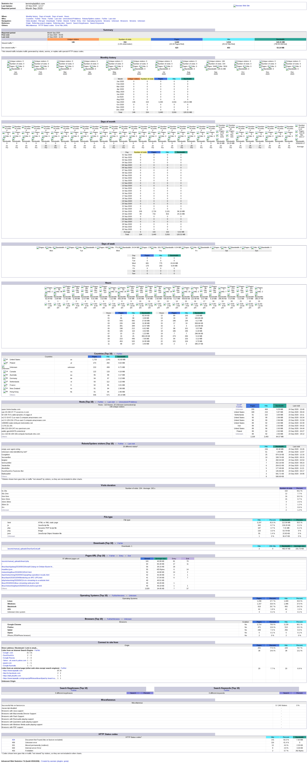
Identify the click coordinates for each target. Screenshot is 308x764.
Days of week (57, 16)
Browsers (124, 21)
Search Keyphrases (81, 23)
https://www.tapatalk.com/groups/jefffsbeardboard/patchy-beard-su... (29, 678)
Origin (28, 23)
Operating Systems (94, 21)
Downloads (50, 21)
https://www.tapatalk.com (12, 671)
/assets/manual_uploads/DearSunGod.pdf (24, 549)
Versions (106, 21)
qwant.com (7, 663)
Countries (30, 19)
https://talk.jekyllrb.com (12, 676)
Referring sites (59, 23)
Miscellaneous (31, 25)
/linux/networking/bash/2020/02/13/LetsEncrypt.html (22, 586)
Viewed (66, 21)
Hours (66, 16)
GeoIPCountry (239, 406)
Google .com (8, 653)
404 (13, 740)
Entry (79, 21)
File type (41, 21)
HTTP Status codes (46, 25)
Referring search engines (42, 23)
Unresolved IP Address (72, 19)
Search (69, 23)
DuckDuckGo (8, 655)
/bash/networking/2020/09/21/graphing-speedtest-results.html (25, 575)
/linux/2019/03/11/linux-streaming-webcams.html (20, 583)
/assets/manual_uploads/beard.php (15, 561)
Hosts (44, 19)
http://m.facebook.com (11, 673)
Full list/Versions (118, 596)
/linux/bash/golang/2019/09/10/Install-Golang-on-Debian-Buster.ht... (28, 567)
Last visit (58, 19)
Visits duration (31, 21)
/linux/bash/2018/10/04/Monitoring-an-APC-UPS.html (22, 578)
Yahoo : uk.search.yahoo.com (14, 660)
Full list (37, 19)
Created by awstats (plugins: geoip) (55, 761)
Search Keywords (97, 23)
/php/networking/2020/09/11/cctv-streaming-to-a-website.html (25, 580)
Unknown (115, 21)
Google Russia (9, 658)
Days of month (45, 16)
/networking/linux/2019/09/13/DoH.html (16, 572)
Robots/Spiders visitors (91, 19)
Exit (84, 21)
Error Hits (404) (61, 25)
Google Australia (9, 666)
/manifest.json (7, 569)
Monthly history (32, 16)
